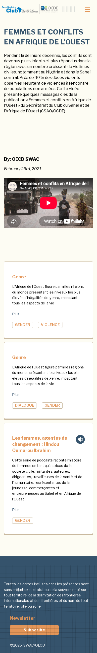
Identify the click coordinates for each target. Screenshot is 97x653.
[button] (87, 9)
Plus (15, 314)
